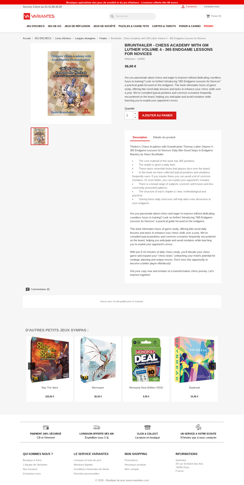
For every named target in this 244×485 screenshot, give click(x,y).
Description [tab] (140, 137)
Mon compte (132, 469)
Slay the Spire (49, 387)
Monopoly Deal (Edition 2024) (146, 387)
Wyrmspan (98, 387)
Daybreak (194, 387)
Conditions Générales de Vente (91, 469)
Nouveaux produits (135, 464)
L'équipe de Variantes (35, 464)
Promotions (131, 460)
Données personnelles (86, 473)
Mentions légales (83, 464)
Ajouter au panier (157, 115)
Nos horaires (30, 469)
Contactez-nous (211, 6)
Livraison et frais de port (87, 460)
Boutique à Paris (32, 460)
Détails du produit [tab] (164, 137)
